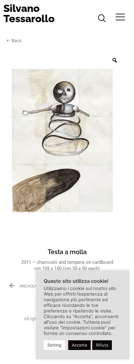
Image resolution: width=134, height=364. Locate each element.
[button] (102, 18)
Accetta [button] (79, 344)
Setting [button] (54, 344)
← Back (14, 40)
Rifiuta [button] (102, 344)
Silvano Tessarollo (29, 13)
